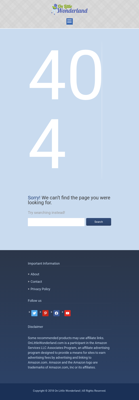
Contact (36, 281)
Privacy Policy (40, 289)
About (35, 274)
